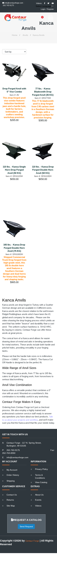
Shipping (11, 476)
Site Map (11, 500)
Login (43, 7)
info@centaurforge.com (17, 452)
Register (50, 7)
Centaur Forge (32, 536)
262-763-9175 (13, 445)
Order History (13, 470)
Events (38, 495)
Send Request (26, 521)
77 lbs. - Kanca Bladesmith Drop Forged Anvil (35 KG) (42, 86)
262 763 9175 (8, 3)
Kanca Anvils (38, 30)
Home (14, 30)
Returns (10, 495)
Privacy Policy (41, 464)
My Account (12, 465)
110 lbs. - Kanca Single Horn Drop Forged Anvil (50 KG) (14, 164)
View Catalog (41, 477)
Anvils (25, 30)
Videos (38, 500)
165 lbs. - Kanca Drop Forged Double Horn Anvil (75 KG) (14, 242)
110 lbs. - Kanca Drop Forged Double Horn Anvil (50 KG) (43, 164)
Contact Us (12, 489)
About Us (39, 489)
